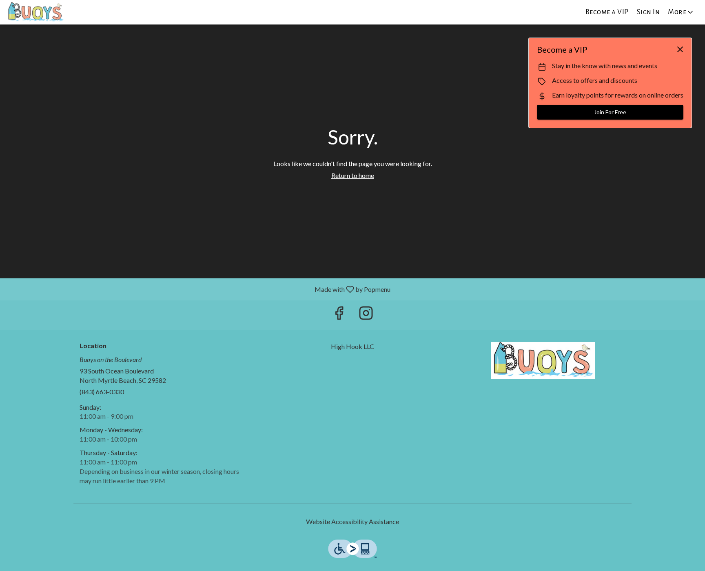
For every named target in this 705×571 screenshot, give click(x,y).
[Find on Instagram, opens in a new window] (366, 314)
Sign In (648, 12)
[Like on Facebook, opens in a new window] (339, 314)
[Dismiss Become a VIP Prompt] (680, 49)
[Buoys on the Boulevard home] (43, 12)
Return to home (352, 175)
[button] (681, 12)
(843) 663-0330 (102, 391)
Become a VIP (607, 12)
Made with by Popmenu (198, 289)
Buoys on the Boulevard (542, 360)
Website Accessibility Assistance (352, 521)
